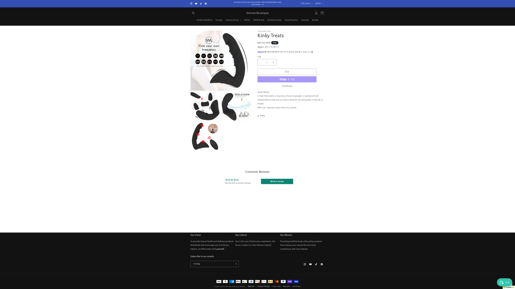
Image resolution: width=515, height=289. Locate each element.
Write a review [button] (277, 181)
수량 (259, 57)
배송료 (260, 47)
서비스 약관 (276, 286)
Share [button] (262, 116)
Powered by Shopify (238, 286)
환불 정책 (251, 286)
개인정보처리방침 (263, 286)
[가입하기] (236, 264)
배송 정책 (286, 286)
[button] (193, 13)
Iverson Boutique (225, 286)
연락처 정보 (296, 286)
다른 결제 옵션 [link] (287, 86)
